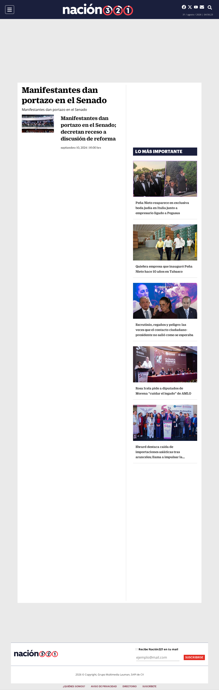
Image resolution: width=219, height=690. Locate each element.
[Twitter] (191, 7)
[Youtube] (197, 7)
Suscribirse (194, 657)
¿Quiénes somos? (74, 686)
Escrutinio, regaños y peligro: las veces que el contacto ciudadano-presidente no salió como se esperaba (164, 330)
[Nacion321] (98, 9)
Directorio (130, 686)
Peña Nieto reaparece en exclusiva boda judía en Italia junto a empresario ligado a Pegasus (162, 208)
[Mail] (202, 7)
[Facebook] (185, 7)
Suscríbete (149, 686)
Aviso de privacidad (104, 686)
